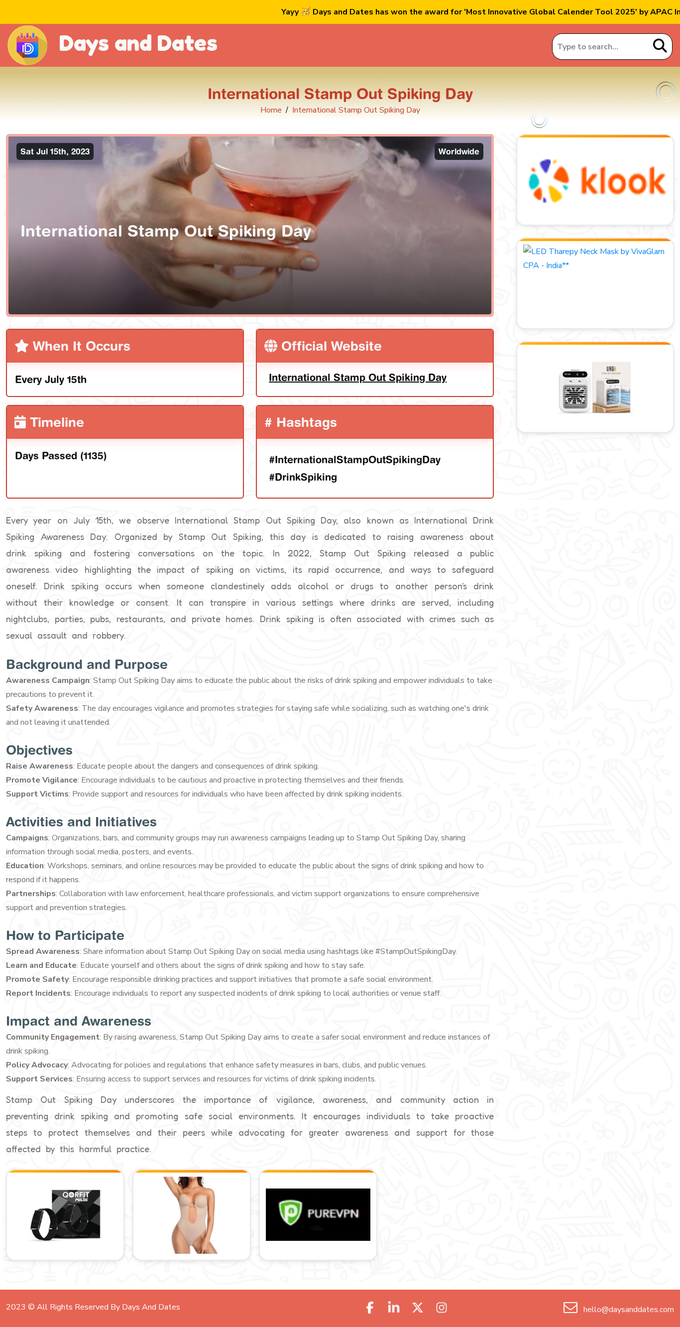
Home (271, 110)
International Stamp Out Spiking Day (358, 377)
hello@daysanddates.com (627, 1309)
